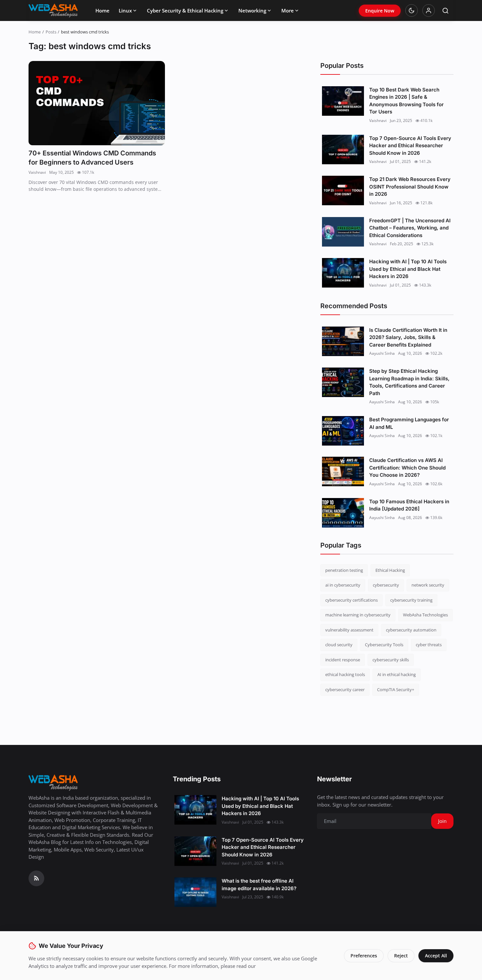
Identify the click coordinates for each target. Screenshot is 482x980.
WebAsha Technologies (425, 615)
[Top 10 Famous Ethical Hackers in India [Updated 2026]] (343, 513)
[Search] (445, 11)
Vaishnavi (37, 172)
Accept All (436, 955)
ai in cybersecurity (342, 585)
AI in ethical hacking (396, 674)
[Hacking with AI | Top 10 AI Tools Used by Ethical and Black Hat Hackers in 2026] (343, 273)
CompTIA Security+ (395, 689)
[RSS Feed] (36, 878)
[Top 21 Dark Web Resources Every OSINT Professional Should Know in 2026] (343, 190)
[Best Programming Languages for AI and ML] (343, 431)
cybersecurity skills (390, 660)
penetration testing (344, 570)
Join (442, 821)
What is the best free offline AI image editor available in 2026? (259, 884)
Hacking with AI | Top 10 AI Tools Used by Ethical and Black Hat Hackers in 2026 (408, 268)
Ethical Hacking (390, 570)
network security (428, 585)
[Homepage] (53, 10)
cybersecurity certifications (351, 600)
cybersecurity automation (411, 630)
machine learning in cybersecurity (358, 615)
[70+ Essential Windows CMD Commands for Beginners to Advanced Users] (97, 103)
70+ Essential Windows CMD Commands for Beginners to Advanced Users (92, 157)
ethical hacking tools (345, 674)
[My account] (428, 10)
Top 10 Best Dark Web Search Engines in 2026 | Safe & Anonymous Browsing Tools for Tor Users (406, 101)
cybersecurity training (411, 600)
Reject (401, 955)
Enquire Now (379, 11)
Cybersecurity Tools (384, 645)
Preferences (364, 955)
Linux (125, 10)
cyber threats (429, 645)
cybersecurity (386, 585)
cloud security (338, 645)
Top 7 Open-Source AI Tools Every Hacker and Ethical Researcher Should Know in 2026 (410, 145)
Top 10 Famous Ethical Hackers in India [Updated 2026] (409, 505)
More (287, 10)
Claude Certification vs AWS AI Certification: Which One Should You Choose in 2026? (407, 467)
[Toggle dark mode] (411, 10)
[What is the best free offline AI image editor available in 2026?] (195, 892)
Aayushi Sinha (382, 353)
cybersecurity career (345, 689)
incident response (342, 660)
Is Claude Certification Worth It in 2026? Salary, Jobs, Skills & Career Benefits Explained (408, 337)
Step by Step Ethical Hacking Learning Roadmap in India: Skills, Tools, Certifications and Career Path (409, 382)
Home (102, 10)
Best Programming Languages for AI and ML (409, 423)
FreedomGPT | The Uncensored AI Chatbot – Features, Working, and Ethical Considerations (410, 227)
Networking (252, 10)
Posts (51, 32)
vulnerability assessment (349, 630)
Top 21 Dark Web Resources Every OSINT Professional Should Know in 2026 (410, 186)
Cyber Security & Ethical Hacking (185, 10)
